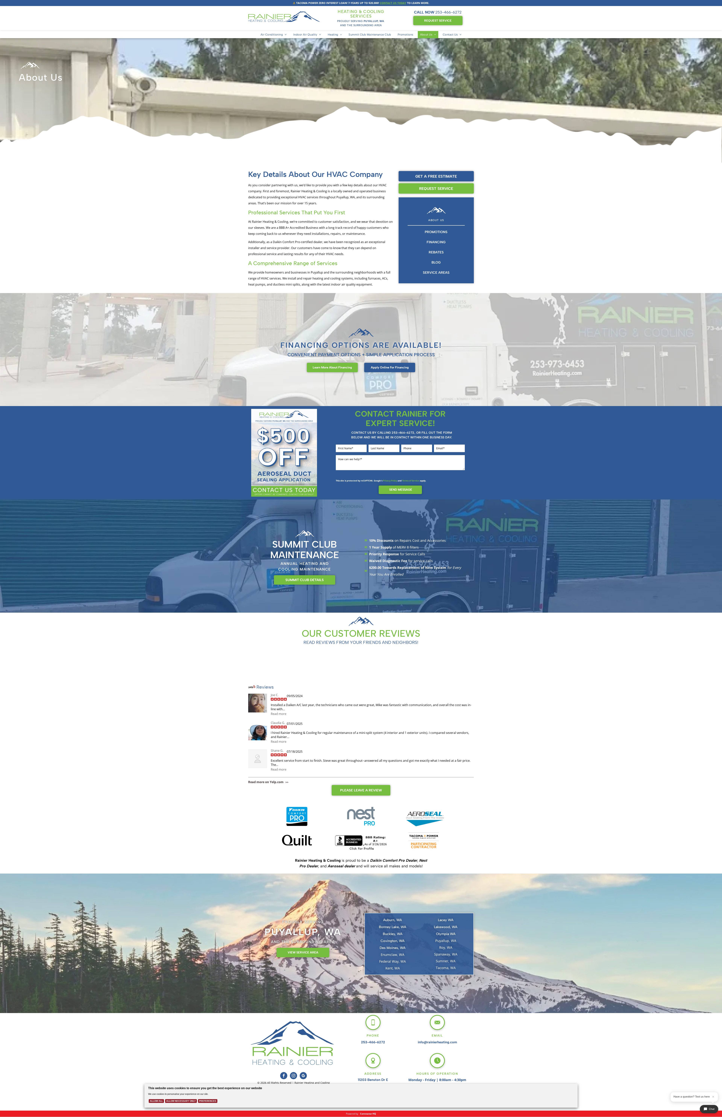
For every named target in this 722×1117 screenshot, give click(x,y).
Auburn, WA (392, 920)
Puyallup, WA (445, 940)
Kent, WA (392, 968)
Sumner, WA (445, 961)
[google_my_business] (303, 1076)
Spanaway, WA (445, 954)
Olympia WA (445, 934)
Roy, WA (445, 947)
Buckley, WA (392, 934)
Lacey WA (445, 920)
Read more (278, 714)
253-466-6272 (448, 12)
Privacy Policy (390, 480)
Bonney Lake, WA (392, 927)
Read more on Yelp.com (266, 782)
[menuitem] (273, 34)
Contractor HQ (368, 1113)
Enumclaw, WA (392, 954)
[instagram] (293, 1076)
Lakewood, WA (445, 927)
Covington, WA (392, 941)
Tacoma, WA (446, 967)
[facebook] (283, 1076)
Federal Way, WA (392, 961)
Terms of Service (410, 480)
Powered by (352, 1113)
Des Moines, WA (392, 948)
